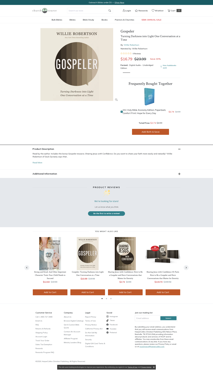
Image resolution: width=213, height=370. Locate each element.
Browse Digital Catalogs (74, 321)
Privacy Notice (91, 325)
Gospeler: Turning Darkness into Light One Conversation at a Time (88, 274)
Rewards (39, 348)
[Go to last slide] (26, 267)
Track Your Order (42, 340)
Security (88, 339)
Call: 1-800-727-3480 (44, 317)
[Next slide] (186, 267)
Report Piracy (90, 317)
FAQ (37, 325)
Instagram (114, 316)
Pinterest (113, 332)
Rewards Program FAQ (45, 352)
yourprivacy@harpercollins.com (151, 346)
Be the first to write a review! (106, 213)
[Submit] (109, 10)
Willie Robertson (131, 45)
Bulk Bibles (57, 19)
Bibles (72, 19)
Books (105, 19)
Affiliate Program (71, 338)
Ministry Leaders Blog (72, 342)
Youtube (113, 329)
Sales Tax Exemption (44, 344)
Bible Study (88, 19)
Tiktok (112, 320)
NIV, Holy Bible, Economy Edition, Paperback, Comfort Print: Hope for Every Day (144, 111)
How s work (169, 66)
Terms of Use (90, 321)
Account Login (41, 336)
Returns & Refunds (43, 329)
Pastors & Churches (124, 19)
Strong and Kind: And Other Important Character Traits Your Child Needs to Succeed (50, 275)
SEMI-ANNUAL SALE (151, 19)
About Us (67, 317)
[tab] (102, 298)
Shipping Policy (42, 333)
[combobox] (90, 10)
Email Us (39, 321)
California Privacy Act (93, 329)
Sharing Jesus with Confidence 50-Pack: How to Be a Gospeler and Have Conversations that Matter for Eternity (163, 275)
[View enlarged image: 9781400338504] (77, 64)
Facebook (114, 325)
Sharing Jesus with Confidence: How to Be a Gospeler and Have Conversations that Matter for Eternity (125, 275)
